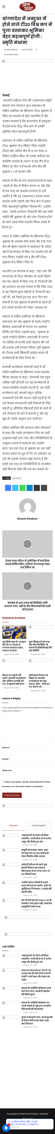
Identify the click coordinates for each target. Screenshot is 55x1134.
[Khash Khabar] (27, 6)
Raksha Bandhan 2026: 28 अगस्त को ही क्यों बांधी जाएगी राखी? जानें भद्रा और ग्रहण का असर (36, 975)
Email (6, 759)
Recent (14, 825)
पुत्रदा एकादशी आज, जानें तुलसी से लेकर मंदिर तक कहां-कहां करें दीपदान (37, 1020)
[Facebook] (8, 488)
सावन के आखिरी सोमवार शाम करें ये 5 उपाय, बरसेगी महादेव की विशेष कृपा (36, 991)
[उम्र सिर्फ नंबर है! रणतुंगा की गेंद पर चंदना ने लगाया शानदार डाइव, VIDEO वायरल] (14, 632)
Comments (38, 825)
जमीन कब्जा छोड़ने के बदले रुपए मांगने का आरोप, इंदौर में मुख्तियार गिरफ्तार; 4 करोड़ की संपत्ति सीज (36, 887)
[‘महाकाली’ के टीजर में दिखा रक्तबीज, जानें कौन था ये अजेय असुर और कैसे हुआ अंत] (10, 839)
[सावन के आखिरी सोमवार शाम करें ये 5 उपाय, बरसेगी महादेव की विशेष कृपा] (10, 992)
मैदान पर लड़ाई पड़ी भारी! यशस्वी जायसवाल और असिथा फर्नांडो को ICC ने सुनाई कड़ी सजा (14, 679)
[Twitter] (15, 488)
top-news (17, 478)
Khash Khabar (10, 49)
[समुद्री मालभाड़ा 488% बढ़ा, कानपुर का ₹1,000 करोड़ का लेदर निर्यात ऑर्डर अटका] (10, 854)
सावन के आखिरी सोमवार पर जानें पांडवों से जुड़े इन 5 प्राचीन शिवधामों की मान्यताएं (36, 1006)
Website (7, 770)
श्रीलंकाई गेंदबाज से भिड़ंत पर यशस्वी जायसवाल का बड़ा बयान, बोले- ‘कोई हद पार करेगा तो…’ (39, 681)
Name (6, 747)
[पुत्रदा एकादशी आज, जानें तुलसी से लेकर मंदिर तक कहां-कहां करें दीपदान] (10, 1021)
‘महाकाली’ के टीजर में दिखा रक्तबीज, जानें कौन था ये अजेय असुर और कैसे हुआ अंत (36, 838)
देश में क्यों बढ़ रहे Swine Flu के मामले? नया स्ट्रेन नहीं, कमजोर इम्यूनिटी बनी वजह (36, 903)
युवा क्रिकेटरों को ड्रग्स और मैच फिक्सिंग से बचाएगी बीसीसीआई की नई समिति (40, 646)
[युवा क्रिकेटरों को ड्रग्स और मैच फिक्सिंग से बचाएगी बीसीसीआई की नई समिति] (41, 632)
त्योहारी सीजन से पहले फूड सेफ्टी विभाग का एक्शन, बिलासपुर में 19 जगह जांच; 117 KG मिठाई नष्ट (35, 869)
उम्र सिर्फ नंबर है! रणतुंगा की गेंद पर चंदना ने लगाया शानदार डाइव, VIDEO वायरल (14, 646)
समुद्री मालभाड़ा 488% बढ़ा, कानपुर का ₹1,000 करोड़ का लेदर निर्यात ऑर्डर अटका (35, 853)
